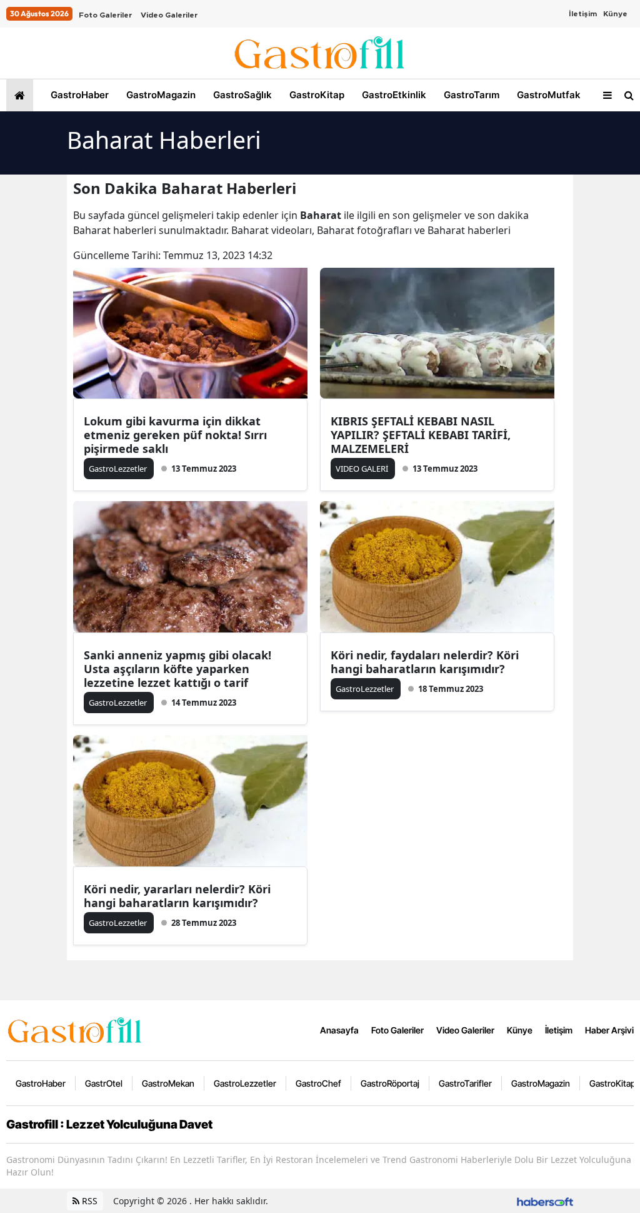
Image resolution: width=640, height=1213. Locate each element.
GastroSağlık (241, 95)
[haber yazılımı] (545, 1200)
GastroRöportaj (390, 1083)
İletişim (583, 14)
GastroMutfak (547, 95)
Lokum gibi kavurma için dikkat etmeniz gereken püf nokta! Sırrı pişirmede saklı (175, 434)
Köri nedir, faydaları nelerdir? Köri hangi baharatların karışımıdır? (425, 662)
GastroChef (318, 1083)
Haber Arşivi (609, 1030)
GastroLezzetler (245, 1083)
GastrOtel (103, 1083)
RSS (88, 1201)
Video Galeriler (169, 15)
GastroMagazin (160, 95)
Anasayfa (339, 1030)
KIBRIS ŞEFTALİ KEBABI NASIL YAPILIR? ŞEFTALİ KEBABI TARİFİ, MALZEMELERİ (421, 434)
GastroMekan (168, 1083)
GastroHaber (78, 95)
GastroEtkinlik (392, 95)
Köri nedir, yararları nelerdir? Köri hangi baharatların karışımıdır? (177, 896)
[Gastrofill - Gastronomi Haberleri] (75, 1029)
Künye (615, 14)
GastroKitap (315, 95)
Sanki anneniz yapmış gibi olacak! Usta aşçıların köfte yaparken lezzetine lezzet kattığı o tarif (177, 668)
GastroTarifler (465, 1083)
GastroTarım (470, 95)
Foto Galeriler (105, 15)
